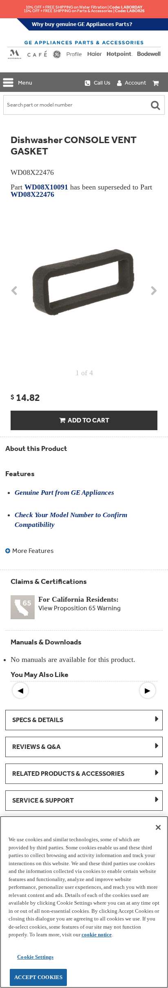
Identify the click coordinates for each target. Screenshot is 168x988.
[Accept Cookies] (158, 827)
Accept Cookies (38, 977)
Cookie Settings (35, 957)
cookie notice (97, 934)
